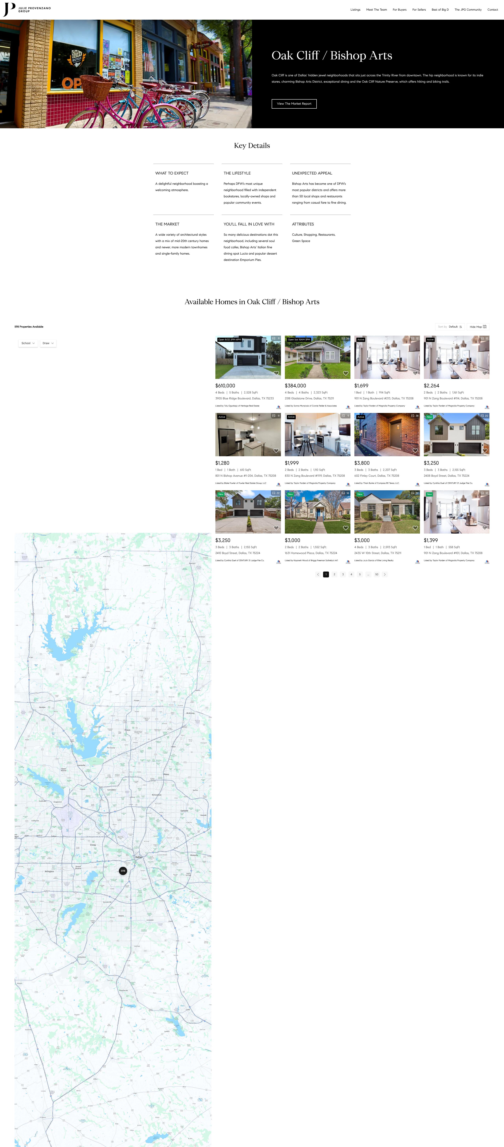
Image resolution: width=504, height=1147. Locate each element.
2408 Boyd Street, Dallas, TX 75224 (446, 476)
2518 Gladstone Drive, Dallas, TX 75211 (309, 398)
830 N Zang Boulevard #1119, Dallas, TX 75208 (315, 476)
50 (376, 574)
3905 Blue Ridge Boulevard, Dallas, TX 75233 (244, 398)
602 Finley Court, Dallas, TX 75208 (376, 476)
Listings (355, 10)
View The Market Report (294, 104)
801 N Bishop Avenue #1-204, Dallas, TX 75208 (245, 476)
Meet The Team (376, 10)
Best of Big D (440, 10)
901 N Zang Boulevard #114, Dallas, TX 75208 (453, 398)
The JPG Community (468, 10)
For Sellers (419, 10)
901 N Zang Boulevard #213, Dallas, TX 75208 (383, 398)
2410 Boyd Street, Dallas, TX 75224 (237, 553)
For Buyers (400, 10)
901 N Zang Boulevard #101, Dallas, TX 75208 (453, 553)
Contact (493, 10)
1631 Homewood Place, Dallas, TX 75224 (311, 553)
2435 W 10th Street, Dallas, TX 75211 (377, 553)
